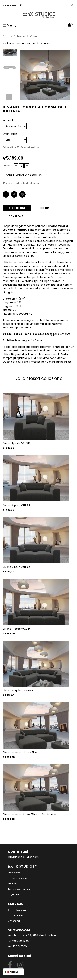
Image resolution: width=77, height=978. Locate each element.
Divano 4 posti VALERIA (16, 628)
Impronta (13, 883)
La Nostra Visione (17, 878)
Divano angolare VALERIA (18, 690)
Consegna (14, 920)
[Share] (6, 194)
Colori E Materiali (17, 910)
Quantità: (8, 165)
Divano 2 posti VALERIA (16, 505)
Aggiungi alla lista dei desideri (22, 183)
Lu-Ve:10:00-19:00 (18, 941)
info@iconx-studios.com (23, 857)
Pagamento (14, 894)
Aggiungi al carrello (23, 175)
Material (8, 120)
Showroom (14, 872)
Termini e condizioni (19, 889)
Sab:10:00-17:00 (17, 946)
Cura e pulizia (15, 915)
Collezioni (19, 36)
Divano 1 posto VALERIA (16, 443)
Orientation (10, 134)
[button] (13, 972)
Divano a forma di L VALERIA (20, 752)
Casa (6, 36)
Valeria (34, 36)
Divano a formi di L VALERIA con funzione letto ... (32, 814)
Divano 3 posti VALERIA (16, 567)
